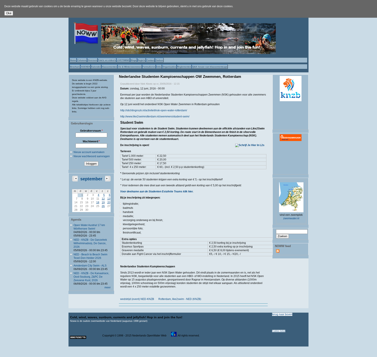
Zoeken (159, 60)
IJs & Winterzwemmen (130, 67)
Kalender (96, 67)
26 (103, 206)
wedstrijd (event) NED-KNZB (137, 299)
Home (73, 60)
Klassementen (109, 67)
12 (103, 198)
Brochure (75, 67)
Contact (150, 60)
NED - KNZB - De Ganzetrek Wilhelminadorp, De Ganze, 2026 (90, 243)
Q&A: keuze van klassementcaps (210, 67)
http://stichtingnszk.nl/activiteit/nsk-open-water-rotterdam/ (153, 110)
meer (108, 287)
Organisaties (169, 67)
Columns (82, 60)
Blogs (133, 60)
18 (97, 202)
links (158, 67)
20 (108, 202)
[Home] (85, 43)
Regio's (141, 60)
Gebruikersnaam (91, 130)
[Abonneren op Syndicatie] (277, 251)
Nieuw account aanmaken (89, 152)
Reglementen (184, 67)
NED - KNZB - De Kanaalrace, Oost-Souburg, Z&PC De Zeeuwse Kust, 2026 (91, 277)
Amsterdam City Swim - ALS (90, 265)
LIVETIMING (123, 60)
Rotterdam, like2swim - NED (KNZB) (179, 299)
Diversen (92, 60)
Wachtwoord (91, 141)
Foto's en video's (107, 60)
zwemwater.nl (291, 218)
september (91, 178)
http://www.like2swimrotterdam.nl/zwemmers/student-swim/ (154, 116)
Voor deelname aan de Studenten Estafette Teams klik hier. (156, 191)
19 (103, 202)
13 (108, 198)
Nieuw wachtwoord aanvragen (92, 156)
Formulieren (148, 67)
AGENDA (85, 67)
